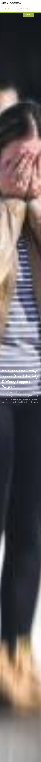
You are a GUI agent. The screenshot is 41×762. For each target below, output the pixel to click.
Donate (29, 15)
